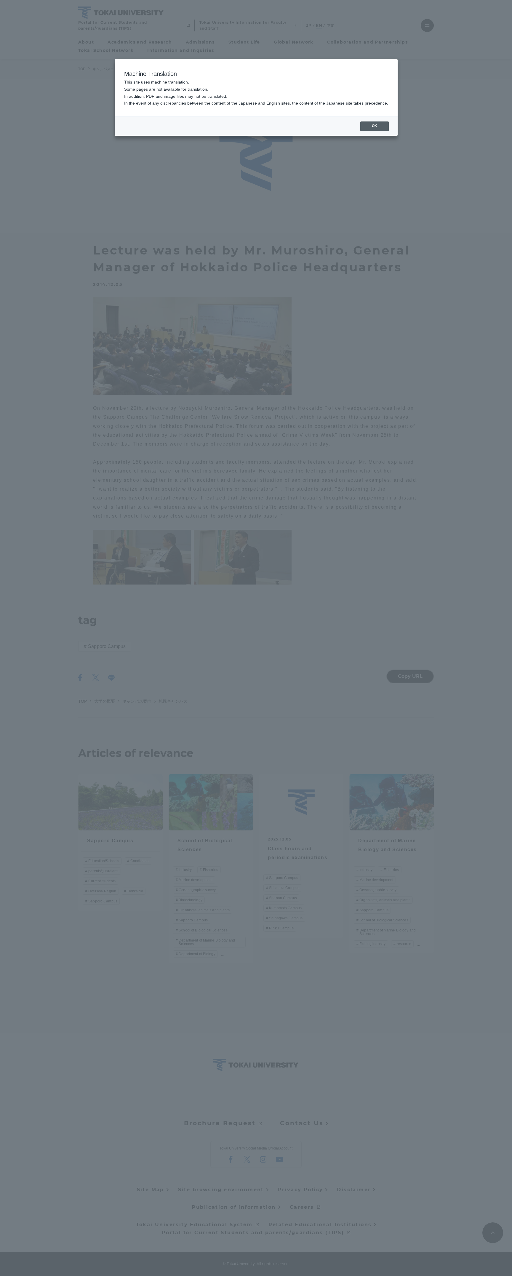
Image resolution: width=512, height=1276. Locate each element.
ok (374, 126)
